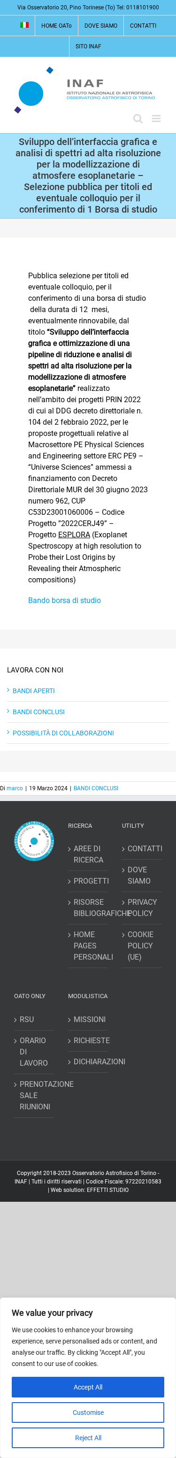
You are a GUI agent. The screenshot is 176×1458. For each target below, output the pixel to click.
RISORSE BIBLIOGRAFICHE (88, 908)
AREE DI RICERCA (88, 854)
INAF (21, 1181)
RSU (27, 1019)
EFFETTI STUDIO (108, 1190)
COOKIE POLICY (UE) (140, 946)
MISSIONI (88, 1019)
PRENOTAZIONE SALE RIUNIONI (34, 1095)
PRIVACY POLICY (142, 908)
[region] (88, 1378)
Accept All (88, 1387)
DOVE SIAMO (139, 875)
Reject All (88, 1438)
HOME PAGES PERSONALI (88, 946)
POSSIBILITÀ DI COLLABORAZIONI (63, 733)
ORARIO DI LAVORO (34, 1052)
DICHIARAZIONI (88, 1061)
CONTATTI (142, 848)
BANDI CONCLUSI (39, 712)
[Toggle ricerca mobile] (138, 118)
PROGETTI (88, 881)
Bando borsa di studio (64, 600)
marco (15, 788)
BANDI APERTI (34, 691)
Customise (88, 1412)
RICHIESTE (88, 1040)
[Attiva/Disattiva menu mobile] (157, 118)
